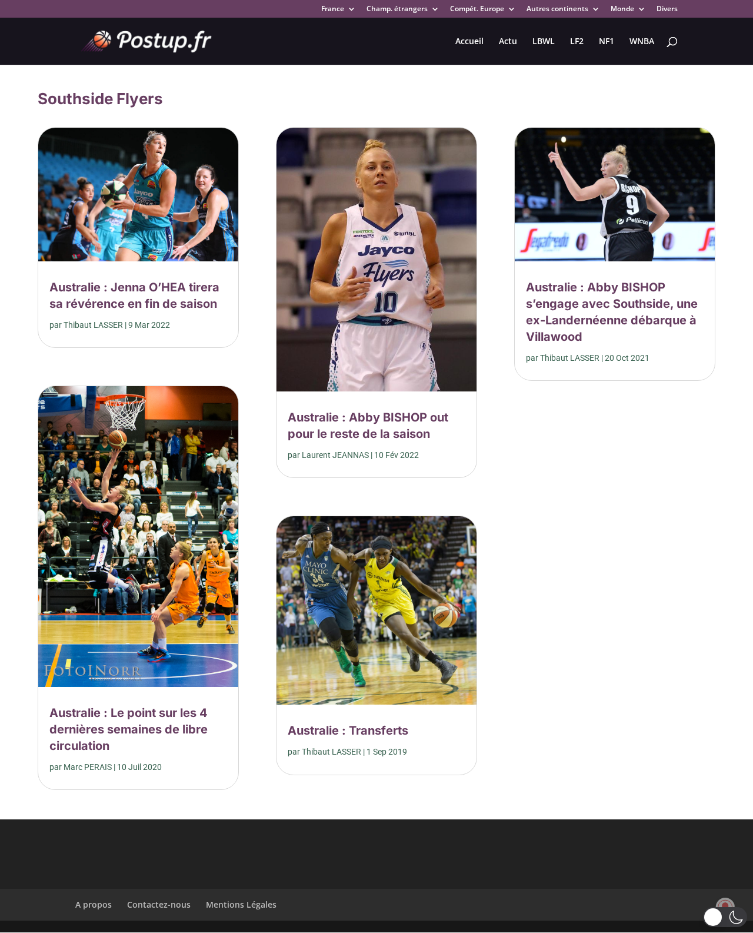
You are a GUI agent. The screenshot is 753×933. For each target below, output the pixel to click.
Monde (622, 9)
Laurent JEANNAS (335, 455)
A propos (93, 904)
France (332, 9)
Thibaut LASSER (93, 325)
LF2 (577, 42)
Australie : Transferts (348, 730)
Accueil (469, 42)
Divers (667, 9)
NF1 (606, 42)
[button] (725, 917)
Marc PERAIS (88, 767)
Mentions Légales (241, 904)
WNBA (641, 42)
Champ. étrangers (397, 9)
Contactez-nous (159, 904)
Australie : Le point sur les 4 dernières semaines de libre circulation (128, 729)
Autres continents (557, 9)
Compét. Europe (477, 9)
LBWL (543, 42)
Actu (508, 42)
